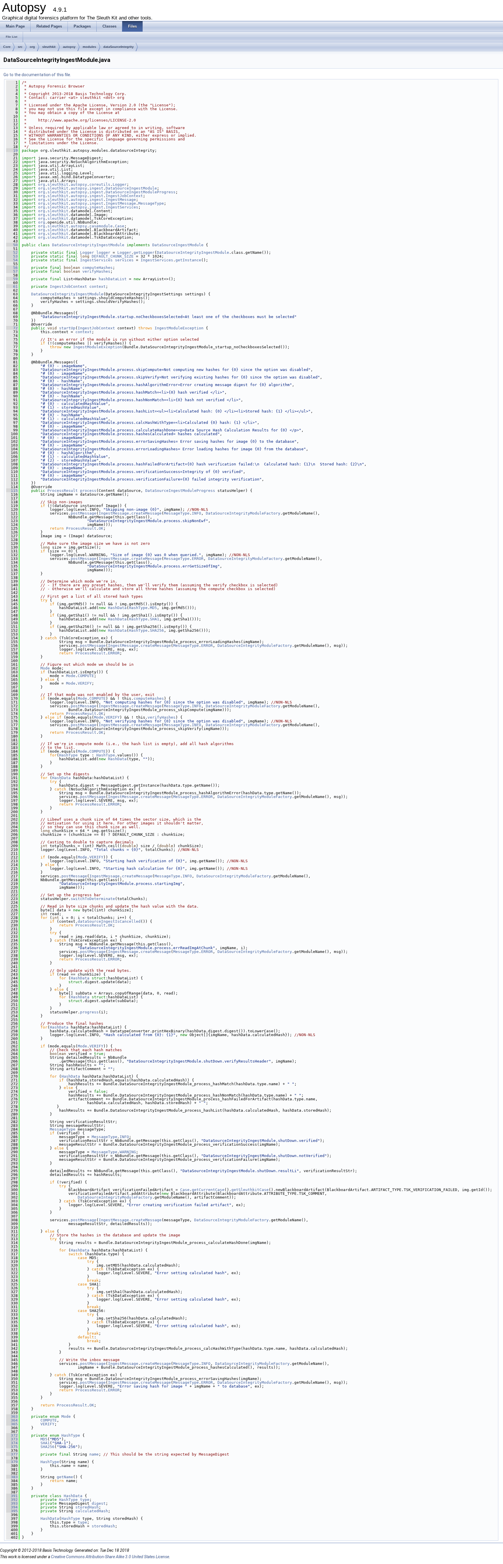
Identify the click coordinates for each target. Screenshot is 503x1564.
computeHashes (97, 267)
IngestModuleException (179, 328)
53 (12, 256)
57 (12, 271)
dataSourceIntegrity (118, 47)
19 (12, 150)
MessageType (151, 203)
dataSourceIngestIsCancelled (109, 921)
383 (12, 1477)
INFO (196, 513)
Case (119, 226)
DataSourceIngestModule (131, 188)
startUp (67, 328)
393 (12, 1503)
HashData (117, 608)
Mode (45, 668)
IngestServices (122, 207)
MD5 (153, 608)
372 (12, 1435)
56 (12, 267)
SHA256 (157, 630)
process (88, 490)
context (97, 286)
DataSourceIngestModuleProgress (141, 192)
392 (12, 1499)
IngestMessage (121, 199)
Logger (120, 184)
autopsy (69, 47)
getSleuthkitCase (250, 1190)
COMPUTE (86, 676)
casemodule (101, 226)
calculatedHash (91, 1511)
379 (12, 1462)
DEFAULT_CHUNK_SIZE (113, 256)
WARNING (128, 1152)
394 (12, 1507)
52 (12, 252)
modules (89, 47)
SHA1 (154, 619)
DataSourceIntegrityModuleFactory (243, 513)
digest (99, 1503)
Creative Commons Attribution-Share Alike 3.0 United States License (110, 1556)
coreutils (99, 184)
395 (12, 1511)
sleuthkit (49, 47)
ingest (96, 188)
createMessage (146, 513)
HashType (138, 608)
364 (12, 1420)
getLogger (144, 252)
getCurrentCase (208, 1190)
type (84, 1499)
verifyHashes (96, 271)
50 (12, 245)
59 (12, 279)
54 (12, 260)
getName (65, 1477)
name (94, 1454)
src (20, 47)
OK (101, 528)
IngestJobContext (124, 196)
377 (12, 1454)
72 (12, 328)
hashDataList (113, 279)
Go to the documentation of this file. (37, 74)
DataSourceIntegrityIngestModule (88, 245)
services (124, 260)
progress (89, 1012)
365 (12, 1424)
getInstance (188, 260)
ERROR (197, 558)
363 (12, 1416)
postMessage (83, 513)
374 (12, 1443)
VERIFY (85, 683)
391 (12, 1496)
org (32, 47)
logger (103, 252)
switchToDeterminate (93, 899)
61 (12, 286)
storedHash (87, 1507)
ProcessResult (62, 490)
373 (12, 1439)
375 (12, 1447)
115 (12, 490)
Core (6, 47)
